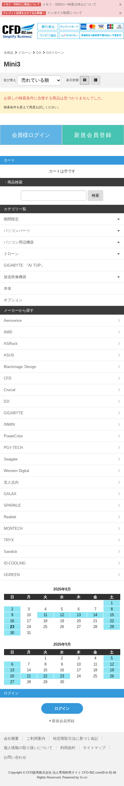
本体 (7, 288)
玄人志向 (11, 482)
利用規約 (67, 748)
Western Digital (16, 471)
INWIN (9, 424)
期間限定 (11, 219)
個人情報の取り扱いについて (28, 748)
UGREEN (12, 575)
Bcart (83, 777)
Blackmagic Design (20, 367)
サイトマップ (94, 748)
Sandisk (10, 551)
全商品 (8, 52)
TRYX (9, 540)
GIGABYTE (13, 413)
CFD (7, 378)
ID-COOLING (15, 563)
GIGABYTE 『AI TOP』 (24, 265)
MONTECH (13, 528)
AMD (8, 332)
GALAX (10, 494)
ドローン (24, 52)
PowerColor (13, 436)
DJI (38, 52)
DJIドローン (55, 52)
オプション (13, 300)
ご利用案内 (36, 738)
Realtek (10, 517)
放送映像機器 (15, 277)
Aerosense (13, 320)
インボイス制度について (64, 12)
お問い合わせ (15, 757)
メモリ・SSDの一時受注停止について (69, 4)
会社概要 (11, 738)
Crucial (9, 390)
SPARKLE (12, 505)
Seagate (11, 459)
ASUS (9, 355)
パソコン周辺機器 (19, 242)
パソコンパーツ (17, 230)
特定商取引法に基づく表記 (75, 738)
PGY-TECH (13, 447)
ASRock (11, 343)
